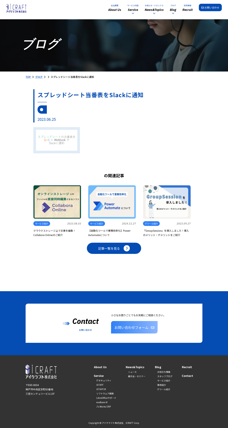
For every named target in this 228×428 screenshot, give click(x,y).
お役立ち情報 (163, 371)
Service (99, 376)
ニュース (132, 371)
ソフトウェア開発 (105, 393)
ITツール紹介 (163, 389)
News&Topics (135, 367)
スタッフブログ (164, 376)
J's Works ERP (103, 406)
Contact (187, 376)
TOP (28, 77)
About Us (100, 367)
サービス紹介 (163, 380)
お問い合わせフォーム (131, 327)
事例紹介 (161, 384)
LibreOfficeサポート (106, 397)
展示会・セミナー (136, 376)
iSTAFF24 (101, 389)
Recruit (187, 367)
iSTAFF (99, 384)
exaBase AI (101, 402)
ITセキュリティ (103, 380)
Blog (158, 367)
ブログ (39, 77)
